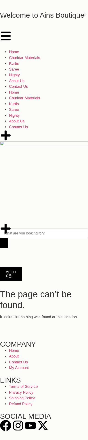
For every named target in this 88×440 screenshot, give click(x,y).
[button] (3, 14)
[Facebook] (5, 425)
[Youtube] (30, 425)
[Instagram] (18, 425)
